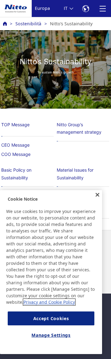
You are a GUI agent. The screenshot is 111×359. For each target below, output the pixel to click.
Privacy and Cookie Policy (49, 302)
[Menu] (102, 8)
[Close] (97, 195)
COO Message (16, 154)
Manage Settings (51, 335)
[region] (51, 272)
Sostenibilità (28, 24)
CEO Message (15, 145)
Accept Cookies (51, 318)
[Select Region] (85, 8)
